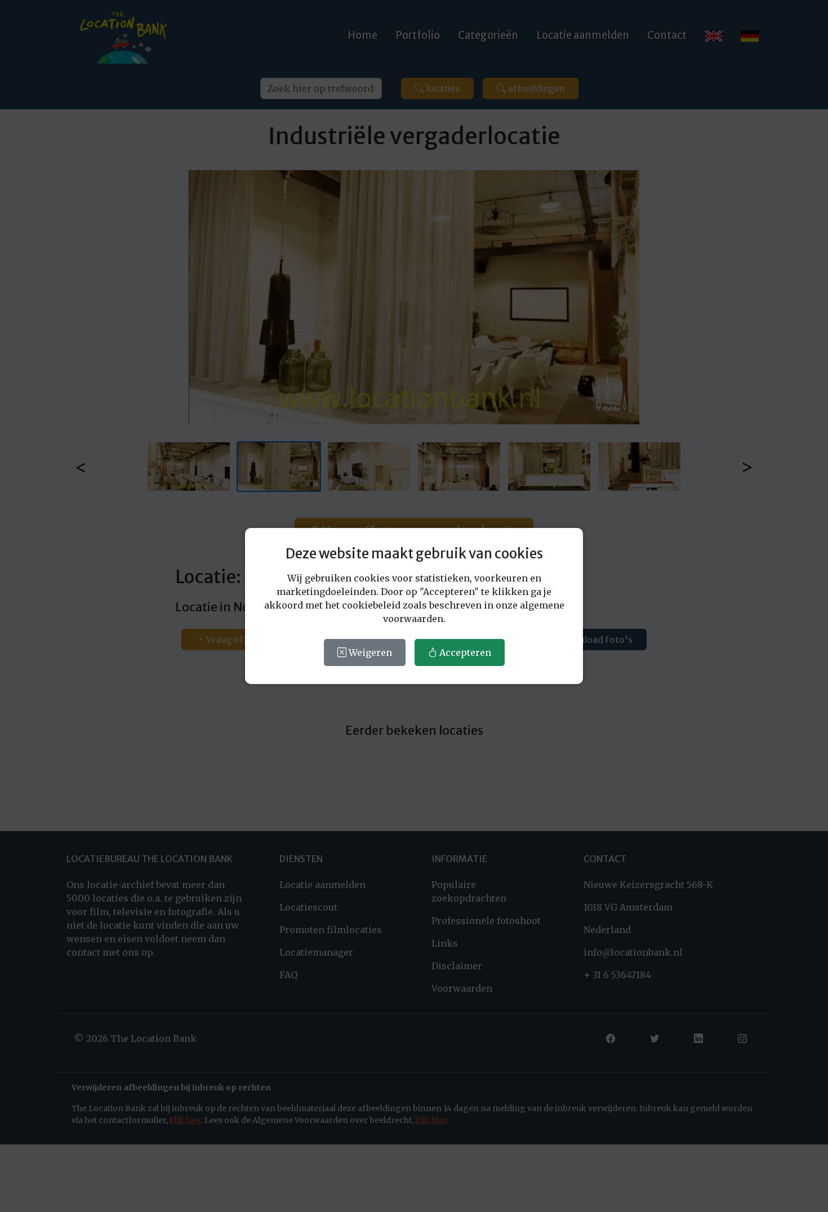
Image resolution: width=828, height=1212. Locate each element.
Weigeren (369, 652)
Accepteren (464, 652)
